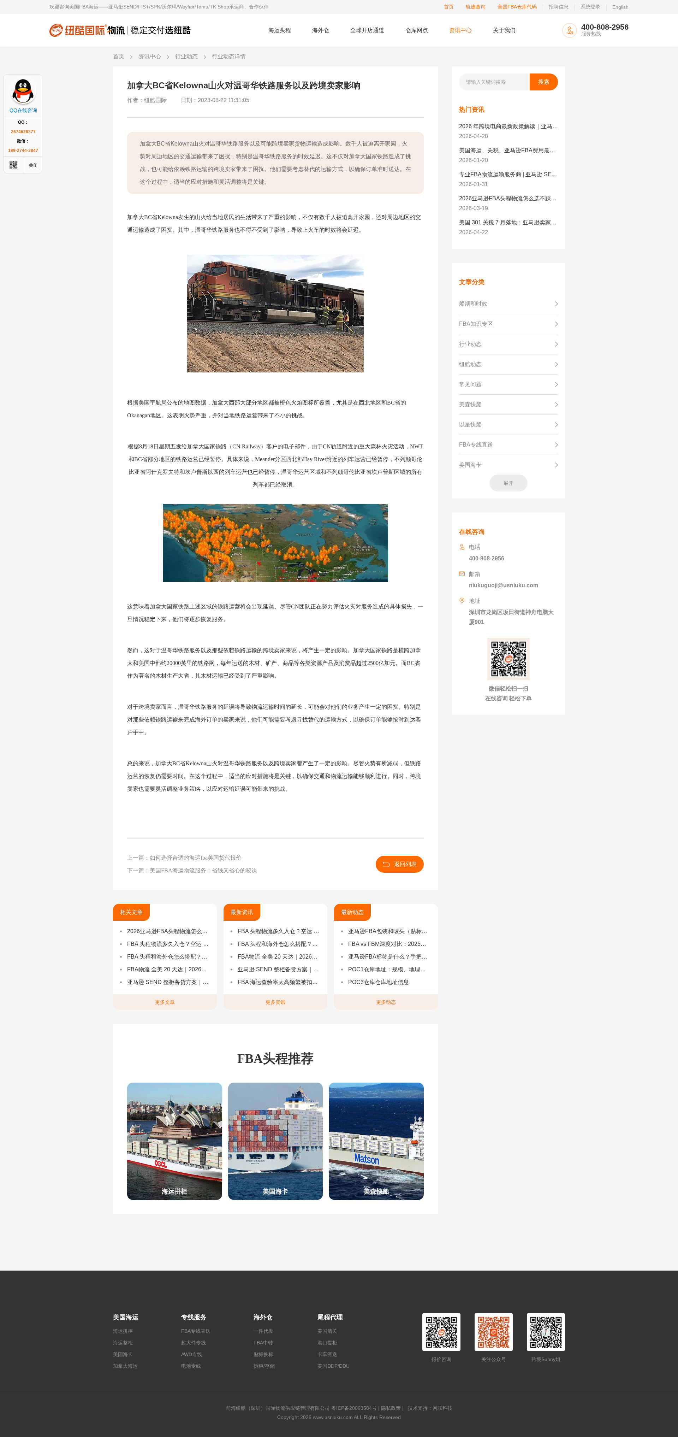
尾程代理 (330, 1317)
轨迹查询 (476, 7)
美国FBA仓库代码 (517, 7)
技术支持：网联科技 (428, 1408)
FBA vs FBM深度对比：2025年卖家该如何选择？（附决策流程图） (389, 944)
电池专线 (191, 1366)
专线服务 (194, 1317)
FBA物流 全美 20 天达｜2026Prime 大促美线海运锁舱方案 (168, 969)
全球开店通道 (367, 30)
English (620, 7)
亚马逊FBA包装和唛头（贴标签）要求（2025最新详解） (389, 931)
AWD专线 (191, 1354)
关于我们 (504, 30)
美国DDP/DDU (333, 1366)
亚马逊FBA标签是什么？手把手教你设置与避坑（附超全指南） (389, 957)
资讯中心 (460, 30)
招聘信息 (559, 7)
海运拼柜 (123, 1331)
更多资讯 (275, 1002)
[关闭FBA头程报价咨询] (33, 165)
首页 (449, 7)
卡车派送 (327, 1354)
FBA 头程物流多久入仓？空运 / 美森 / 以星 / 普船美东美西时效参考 (168, 944)
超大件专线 (193, 1342)
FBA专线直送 (195, 1331)
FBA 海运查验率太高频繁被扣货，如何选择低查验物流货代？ (279, 982)
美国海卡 (123, 1354)
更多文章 (165, 1002)
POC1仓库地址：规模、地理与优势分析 (389, 969)
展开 (508, 483)
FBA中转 (263, 1342)
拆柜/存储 (264, 1366)
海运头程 (279, 30)
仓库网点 (416, 30)
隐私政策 (391, 1408)
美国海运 (125, 1317)
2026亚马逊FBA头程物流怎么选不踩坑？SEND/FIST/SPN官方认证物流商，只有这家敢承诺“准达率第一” (168, 931)
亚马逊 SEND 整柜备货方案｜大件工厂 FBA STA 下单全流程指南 (168, 982)
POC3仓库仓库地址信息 (378, 982)
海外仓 (320, 30)
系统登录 (590, 7)
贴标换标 (263, 1354)
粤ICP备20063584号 (354, 1408)
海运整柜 (123, 1342)
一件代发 (263, 1331)
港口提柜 (327, 1342)
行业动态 (186, 56)
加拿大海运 (125, 1366)
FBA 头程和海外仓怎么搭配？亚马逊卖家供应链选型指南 (168, 957)
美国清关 (327, 1331)
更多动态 (386, 1002)
